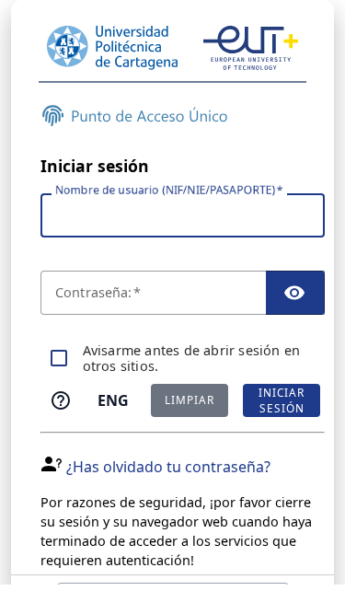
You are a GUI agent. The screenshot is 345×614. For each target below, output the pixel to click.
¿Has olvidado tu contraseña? (168, 467)
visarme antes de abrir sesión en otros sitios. (192, 358)
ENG (113, 400)
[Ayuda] (60, 400)
